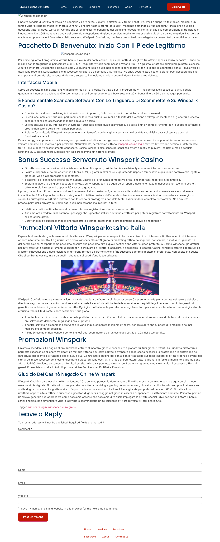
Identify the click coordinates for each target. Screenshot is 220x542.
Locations (94, 7)
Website (23, 495)
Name (21, 469)
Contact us (145, 7)
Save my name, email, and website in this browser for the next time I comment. (69, 508)
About (128, 7)
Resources (113, 7)
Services (78, 7)
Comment (25, 429)
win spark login (37, 407)
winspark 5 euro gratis (62, 407)
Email (21, 483)
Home (63, 7)
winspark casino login (131, 144)
